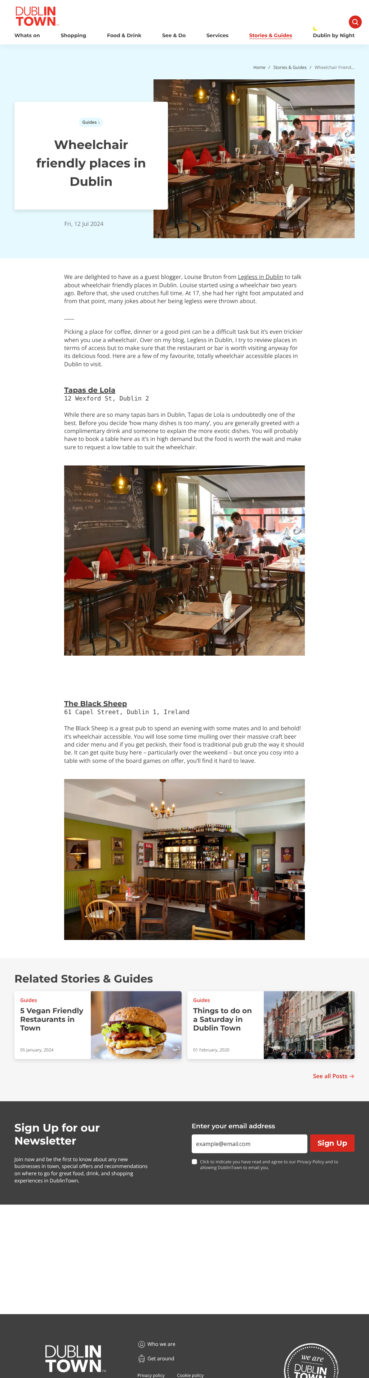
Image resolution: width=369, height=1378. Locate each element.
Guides (89, 122)
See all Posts (330, 1076)
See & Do (174, 35)
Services (217, 35)
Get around (160, 1358)
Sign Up (332, 1143)
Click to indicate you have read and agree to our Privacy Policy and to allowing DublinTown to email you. (269, 1165)
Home (259, 67)
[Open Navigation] (355, 22)
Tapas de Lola (89, 390)
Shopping (73, 35)
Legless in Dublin (260, 277)
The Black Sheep (95, 704)
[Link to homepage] (37, 16)
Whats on (27, 35)
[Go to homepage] (75, 1359)
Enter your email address (233, 1126)
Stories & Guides (270, 35)
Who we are (161, 1344)
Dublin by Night (334, 35)
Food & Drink (124, 35)
